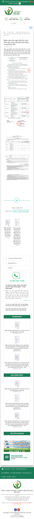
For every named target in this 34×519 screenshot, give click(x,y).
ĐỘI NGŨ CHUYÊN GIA (21, 469)
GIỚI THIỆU (7, 469)
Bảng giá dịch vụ (12, 263)
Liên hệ (10, 3)
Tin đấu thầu (10, 32)
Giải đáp (10, 268)
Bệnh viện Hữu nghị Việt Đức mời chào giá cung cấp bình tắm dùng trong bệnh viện (17, 33)
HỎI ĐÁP (9, 476)
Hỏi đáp (15, 3)
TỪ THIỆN (3, 476)
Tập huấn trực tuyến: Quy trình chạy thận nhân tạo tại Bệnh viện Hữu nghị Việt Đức (15, 309)
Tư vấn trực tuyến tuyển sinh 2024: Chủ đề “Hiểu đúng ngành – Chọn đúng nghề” (16, 286)
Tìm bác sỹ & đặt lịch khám (15, 258)
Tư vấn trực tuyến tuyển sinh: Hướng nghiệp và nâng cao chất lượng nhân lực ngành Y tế (16, 305)
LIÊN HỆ (13, 476)
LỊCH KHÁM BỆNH (5, 473)
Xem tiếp (26, 300)
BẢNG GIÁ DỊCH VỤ (27, 473)
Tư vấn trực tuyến (17, 281)
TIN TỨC (13, 469)
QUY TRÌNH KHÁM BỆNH (16, 473)
